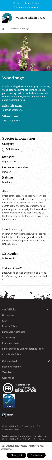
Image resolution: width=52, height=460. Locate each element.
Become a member (11, 366)
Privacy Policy (9, 326)
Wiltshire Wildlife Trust (30, 17)
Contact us (8, 315)
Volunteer (7, 372)
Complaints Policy (11, 354)
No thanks (36, 455)
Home (3, 29)
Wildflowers (15, 29)
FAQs (4, 320)
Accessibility (8, 337)
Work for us (8, 378)
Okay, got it (16, 455)
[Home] (7, 18)
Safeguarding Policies (13, 332)
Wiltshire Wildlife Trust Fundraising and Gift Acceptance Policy (21, 428)
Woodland (7, 182)
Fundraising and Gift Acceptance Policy (23, 348)
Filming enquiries (11, 343)
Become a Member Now (26, 7)
